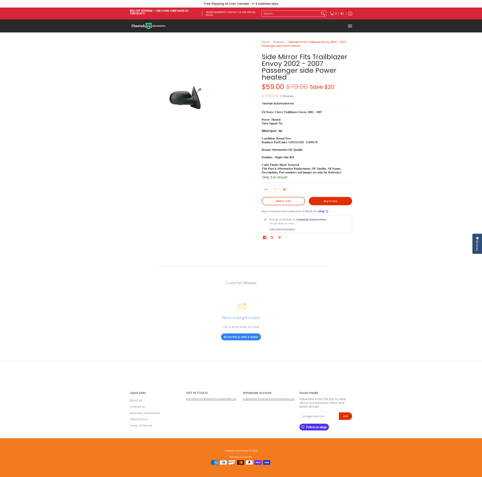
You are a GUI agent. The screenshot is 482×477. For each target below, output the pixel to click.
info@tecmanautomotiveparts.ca (211, 399)
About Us (136, 400)
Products (278, 42)
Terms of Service (141, 425)
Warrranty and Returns (145, 413)
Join (345, 416)
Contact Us (137, 407)
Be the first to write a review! (241, 337)
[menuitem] (336, 13)
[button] (264, 237)
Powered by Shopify (241, 457)
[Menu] (350, 25)
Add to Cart (283, 201)
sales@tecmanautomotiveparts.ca (269, 399)
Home (266, 42)
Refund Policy (139, 419)
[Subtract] (266, 189)
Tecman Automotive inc (278, 103)
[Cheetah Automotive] (149, 25)
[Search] (323, 13)
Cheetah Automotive (236, 450)
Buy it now (330, 201)
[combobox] (291, 13)
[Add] (284, 189)
